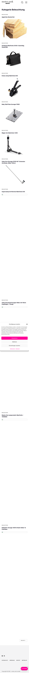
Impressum (18, 348)
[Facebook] (4, 655)
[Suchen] (22, 2)
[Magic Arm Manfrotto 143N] (14, 144)
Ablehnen (14, 341)
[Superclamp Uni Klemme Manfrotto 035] (14, 244)
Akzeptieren (14, 338)
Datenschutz (12, 348)
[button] (27, 324)
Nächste (23, 640)
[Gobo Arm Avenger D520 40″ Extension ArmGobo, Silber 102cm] (14, 174)
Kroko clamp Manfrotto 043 (10, 75)
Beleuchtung (5, 14)
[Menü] (26, 2)
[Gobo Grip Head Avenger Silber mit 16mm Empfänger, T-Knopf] (14, 357)
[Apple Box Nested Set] (14, 28)
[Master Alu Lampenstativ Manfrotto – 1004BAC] (14, 469)
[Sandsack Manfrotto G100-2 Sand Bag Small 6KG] (14, 59)
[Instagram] (2, 655)
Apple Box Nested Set (8, 17)
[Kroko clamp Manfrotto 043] (14, 87)
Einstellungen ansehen (14, 345)
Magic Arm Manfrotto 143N (10, 133)
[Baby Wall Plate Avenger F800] (14, 116)
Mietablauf (24, 660)
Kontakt (18, 660)
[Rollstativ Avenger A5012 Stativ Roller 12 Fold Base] (14, 582)
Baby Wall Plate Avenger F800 (11, 104)
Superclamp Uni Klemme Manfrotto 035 (13, 191)
